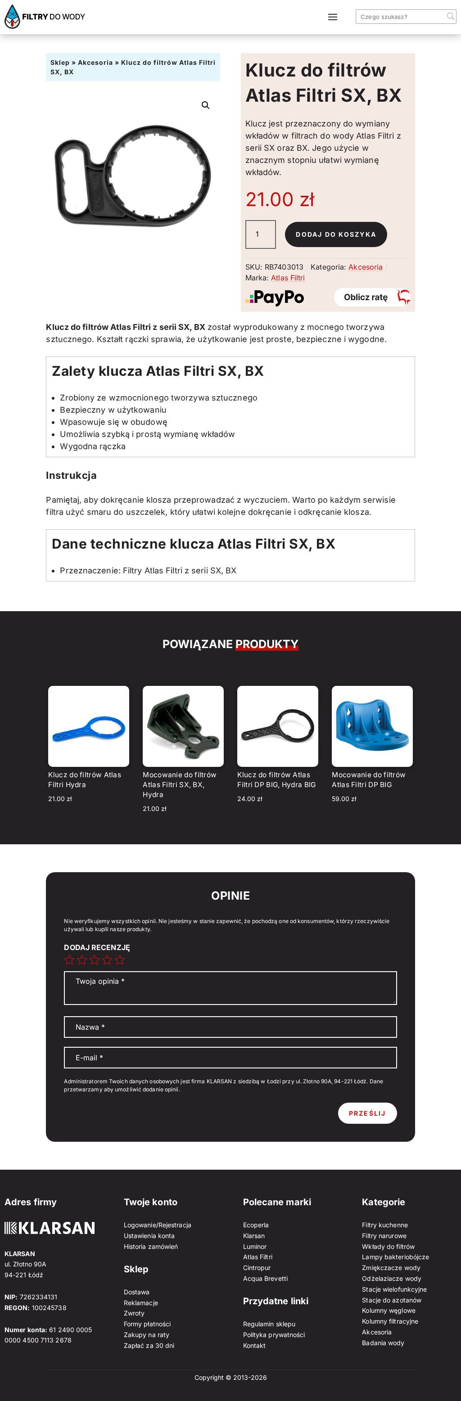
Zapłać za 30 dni (149, 1345)
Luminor (255, 1246)
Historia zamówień (151, 1246)
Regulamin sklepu (269, 1324)
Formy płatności (147, 1324)
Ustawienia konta (149, 1235)
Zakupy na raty (146, 1334)
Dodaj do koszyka (336, 234)
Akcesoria (95, 62)
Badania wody (383, 1343)
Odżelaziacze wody (391, 1278)
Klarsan (254, 1235)
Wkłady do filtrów (388, 1246)
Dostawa (137, 1292)
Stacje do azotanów (391, 1300)
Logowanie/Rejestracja (157, 1225)
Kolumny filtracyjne (390, 1321)
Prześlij (367, 1113)
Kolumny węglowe (389, 1310)
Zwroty (134, 1313)
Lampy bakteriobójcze (395, 1257)
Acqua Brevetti (265, 1278)
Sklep (60, 62)
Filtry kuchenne (385, 1225)
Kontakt (254, 1345)
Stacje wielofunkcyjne (394, 1289)
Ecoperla (256, 1225)
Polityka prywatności (274, 1334)
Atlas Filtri (288, 277)
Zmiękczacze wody (391, 1267)
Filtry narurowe (384, 1235)
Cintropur (257, 1267)
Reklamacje (141, 1302)
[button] (206, 105)
